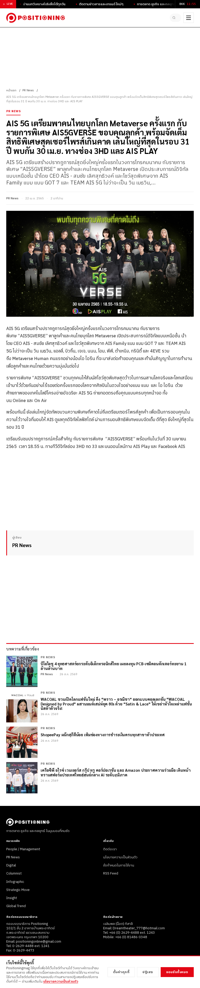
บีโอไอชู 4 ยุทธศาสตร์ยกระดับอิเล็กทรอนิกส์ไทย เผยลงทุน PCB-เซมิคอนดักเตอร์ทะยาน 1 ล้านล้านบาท (113, 665)
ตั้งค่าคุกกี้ (121, 972)
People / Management (23, 849)
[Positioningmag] (35, 18)
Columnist (14, 873)
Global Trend (16, 906)
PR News (28, 90)
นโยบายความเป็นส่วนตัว (120, 857)
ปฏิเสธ (147, 972)
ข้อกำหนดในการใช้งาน (118, 865)
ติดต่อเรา (110, 849)
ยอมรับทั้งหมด (177, 972)
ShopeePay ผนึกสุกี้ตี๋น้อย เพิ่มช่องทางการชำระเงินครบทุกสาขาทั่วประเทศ (103, 734)
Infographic (15, 882)
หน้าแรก (11, 90)
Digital (11, 865)
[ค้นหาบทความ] (175, 18)
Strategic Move (18, 890)
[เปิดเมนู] (188, 18)
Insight (11, 898)
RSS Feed (110, 873)
